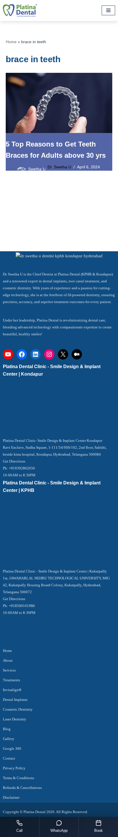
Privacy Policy (14, 768)
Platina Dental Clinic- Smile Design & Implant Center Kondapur (52, 440)
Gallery (8, 739)
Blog (7, 729)
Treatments (11, 680)
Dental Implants (15, 699)
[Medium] (77, 354)
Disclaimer (11, 797)
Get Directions (14, 461)
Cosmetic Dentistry (18, 709)
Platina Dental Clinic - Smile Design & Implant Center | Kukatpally (55, 571)
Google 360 (12, 748)
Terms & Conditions (18, 778)
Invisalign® (12, 690)
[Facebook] (22, 354)
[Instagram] (49, 354)
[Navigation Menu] (108, 10)
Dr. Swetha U (59, 167)
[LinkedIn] (35, 354)
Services (9, 670)
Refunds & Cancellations (22, 787)
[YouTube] (8, 354)
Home (11, 41)
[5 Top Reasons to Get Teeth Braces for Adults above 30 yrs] (59, 103)
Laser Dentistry (14, 719)
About (8, 660)
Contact (9, 758)
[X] (63, 354)
